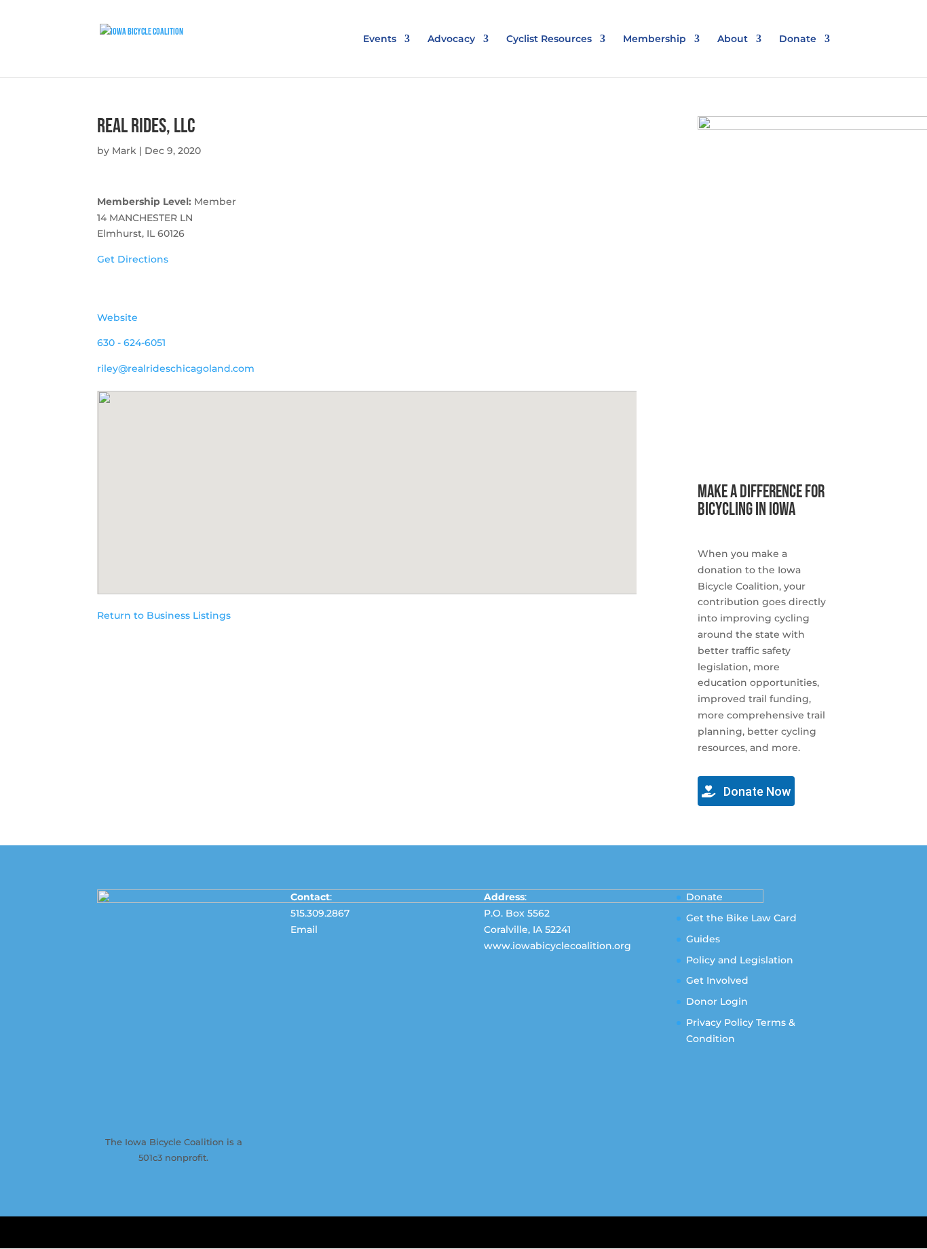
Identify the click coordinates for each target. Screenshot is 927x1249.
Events (379, 39)
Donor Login (717, 1001)
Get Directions (132, 259)
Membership (654, 39)
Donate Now (756, 791)
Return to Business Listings (164, 615)
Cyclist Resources (549, 39)
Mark (124, 151)
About (732, 39)
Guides (703, 939)
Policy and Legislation (739, 960)
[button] (367, 484)
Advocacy (451, 39)
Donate (797, 39)
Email (304, 929)
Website (117, 317)
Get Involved (717, 980)
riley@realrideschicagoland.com (175, 368)
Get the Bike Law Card (741, 918)
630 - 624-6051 (131, 343)
